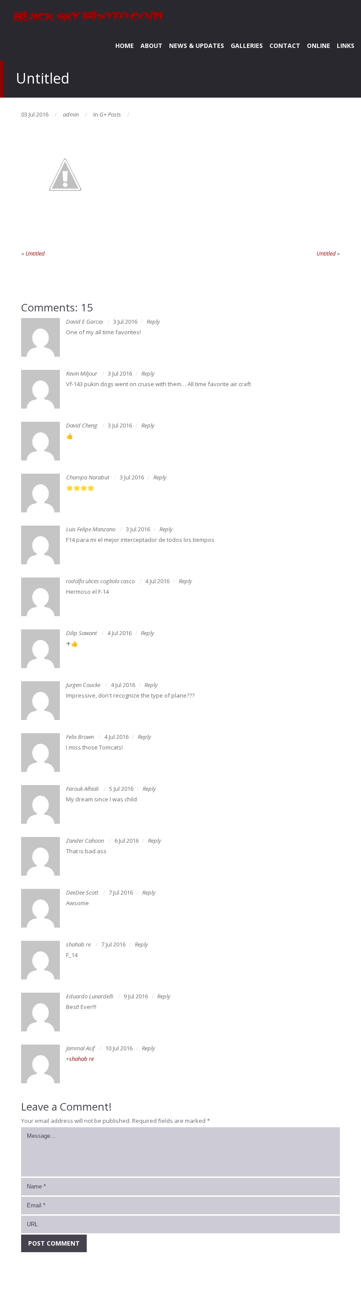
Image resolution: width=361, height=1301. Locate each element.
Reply (153, 321)
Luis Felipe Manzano (90, 529)
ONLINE (318, 45)
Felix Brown (80, 737)
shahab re (78, 944)
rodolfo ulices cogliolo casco (100, 581)
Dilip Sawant (81, 633)
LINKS (345, 45)
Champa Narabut (87, 477)
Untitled (35, 253)
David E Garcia (84, 321)
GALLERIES (247, 45)
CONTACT (284, 45)
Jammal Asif (80, 1048)
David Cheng (81, 425)
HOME (124, 45)
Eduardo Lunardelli (89, 996)
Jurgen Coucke (83, 685)
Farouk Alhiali (82, 789)
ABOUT (151, 45)
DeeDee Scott (82, 892)
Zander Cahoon (85, 840)
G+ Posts (110, 114)
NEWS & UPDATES (196, 45)
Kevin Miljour (81, 373)
